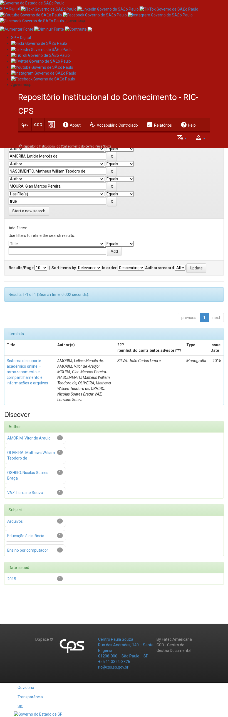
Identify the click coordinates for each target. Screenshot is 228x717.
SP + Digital (10, 8)
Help (188, 124)
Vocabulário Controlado (113, 124)
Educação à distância (25, 536)
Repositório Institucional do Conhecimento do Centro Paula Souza (67, 146)
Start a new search (28, 211)
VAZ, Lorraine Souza (25, 492)
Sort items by (63, 268)
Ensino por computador (27, 550)
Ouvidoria (26, 687)
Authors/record (159, 268)
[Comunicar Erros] (90, 29)
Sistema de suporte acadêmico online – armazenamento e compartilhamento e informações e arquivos (27, 371)
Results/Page (21, 268)
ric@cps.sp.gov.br (113, 667)
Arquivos (15, 521)
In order (109, 268)
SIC (20, 706)
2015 (11, 579)
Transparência (30, 697)
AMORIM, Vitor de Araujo (29, 438)
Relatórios (159, 124)
